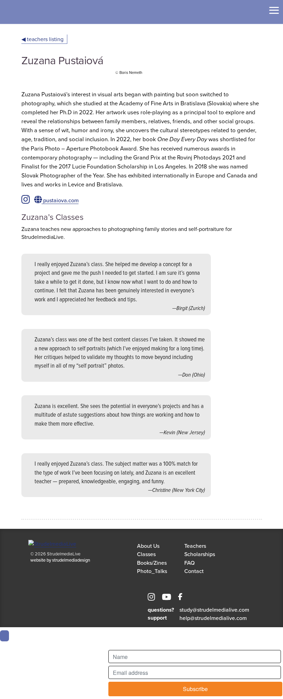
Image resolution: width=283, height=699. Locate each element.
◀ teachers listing (42, 39)
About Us (148, 546)
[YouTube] (166, 598)
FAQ (189, 562)
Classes (146, 554)
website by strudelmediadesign (60, 560)
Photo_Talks (152, 571)
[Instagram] (151, 598)
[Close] (4, 635)
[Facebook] (180, 598)
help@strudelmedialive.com (213, 618)
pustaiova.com (60, 200)
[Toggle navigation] (274, 10)
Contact (194, 571)
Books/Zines (152, 562)
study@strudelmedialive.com (214, 609)
